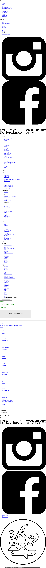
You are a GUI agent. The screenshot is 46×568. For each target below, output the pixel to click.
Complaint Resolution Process (8, 274)
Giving (3, 264)
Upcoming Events (4, 31)
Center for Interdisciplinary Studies (8, 138)
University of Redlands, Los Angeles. (18, 567)
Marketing (5, 156)
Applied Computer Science (5, 340)
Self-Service (3, 14)
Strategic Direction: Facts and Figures (9, 248)
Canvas (3, 10)
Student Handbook (4, 15)
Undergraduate (6, 266)
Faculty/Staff (3, 356)
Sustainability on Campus (7, 230)
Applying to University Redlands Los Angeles (10, 174)
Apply (1, 134)
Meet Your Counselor (8, 204)
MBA (2, 381)
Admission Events (8, 205)
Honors (3, 370)
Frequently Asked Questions (6, 34)
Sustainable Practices (4, 397)
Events (3, 354)
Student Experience (6, 223)
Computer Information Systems (8, 147)
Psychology (3, 388)
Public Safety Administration (8, 157)
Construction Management (7, 148)
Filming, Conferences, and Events (8, 253)
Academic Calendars (6, 288)
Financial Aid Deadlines (7, 199)
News (4, 250)
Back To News (3, 404)
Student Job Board (4, 16)
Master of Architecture (7, 161)
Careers (5, 259)
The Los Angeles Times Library (6, 7)
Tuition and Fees (6, 192)
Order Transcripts (4, 12)
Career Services (6, 235)
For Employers (6, 252)
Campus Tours (6, 206)
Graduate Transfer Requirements (8, 186)
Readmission (5, 180)
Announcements (4, 338)
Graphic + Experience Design (8, 153)
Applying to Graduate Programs (8, 185)
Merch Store (5, 262)
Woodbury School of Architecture (7, 140)
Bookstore (3, 3)
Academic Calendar (6, 168)
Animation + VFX (6, 145)
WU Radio (5, 219)
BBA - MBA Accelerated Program (6, 345)
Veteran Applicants (6, 177)
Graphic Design (4, 365)
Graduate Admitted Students (8, 188)
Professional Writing (4, 386)
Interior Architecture (4, 374)
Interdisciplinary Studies (7, 154)
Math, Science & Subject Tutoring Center (9, 278)
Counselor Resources (7, 207)
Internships (5, 165)
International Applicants (7, 176)
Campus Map (5, 260)
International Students (5, 6)
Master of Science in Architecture (8, 164)
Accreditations (6, 251)
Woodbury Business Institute (8, 141)
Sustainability (3, 395)
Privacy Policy (4, 516)
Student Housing (6, 225)
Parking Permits (6, 282)
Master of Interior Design (7, 163)
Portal (2, 25)
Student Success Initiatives (7, 231)
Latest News (3, 30)
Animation (3, 336)
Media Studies (3, 383)
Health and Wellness (6, 233)
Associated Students (5, 2)
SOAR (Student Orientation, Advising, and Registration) (12, 179)
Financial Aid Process (7, 197)
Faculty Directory (6, 256)
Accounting (5, 144)
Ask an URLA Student (7, 181)
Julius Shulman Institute (7, 216)
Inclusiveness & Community (8, 245)
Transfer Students (6, 175)
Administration (6, 257)
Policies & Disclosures (5, 517)
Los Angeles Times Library (7, 238)
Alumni (3, 263)
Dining (5, 224)
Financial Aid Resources (7, 198)
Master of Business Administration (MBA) (10, 162)
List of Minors (6, 166)
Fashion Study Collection (7, 214)
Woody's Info (4, 27)
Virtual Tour (5, 268)
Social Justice (3, 392)
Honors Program (6, 215)
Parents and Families (6, 247)
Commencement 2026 (5, 11)
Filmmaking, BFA (6, 151)
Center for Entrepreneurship (5, 347)
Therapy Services (6, 229)
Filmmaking (3, 361)
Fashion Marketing (6, 150)
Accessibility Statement (5, 515)
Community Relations (4, 349)
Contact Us (5, 258)
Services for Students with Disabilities (9, 234)
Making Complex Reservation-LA (7, 8)
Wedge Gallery (6, 218)
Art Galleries (5, 212)
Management (5, 155)
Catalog (3, 4)
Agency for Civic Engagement (8, 211)
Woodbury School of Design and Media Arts (7, 137)
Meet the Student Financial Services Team (9, 196)
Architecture (5, 146)
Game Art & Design (6, 152)
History (5, 249)
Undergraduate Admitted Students (8, 178)
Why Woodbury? (6, 246)
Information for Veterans (7, 200)
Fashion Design (6, 149)
